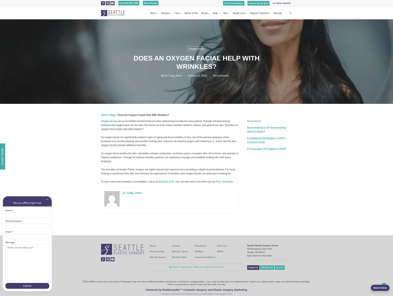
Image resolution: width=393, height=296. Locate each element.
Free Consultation (233, 3)
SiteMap (199, 251)
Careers (176, 246)
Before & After (191, 13)
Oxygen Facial (196, 48)
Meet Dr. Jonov (180, 251)
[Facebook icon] (103, 3)
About (153, 13)
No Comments (221, 75)
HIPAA (220, 251)
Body (215, 13)
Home (104, 115)
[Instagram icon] (107, 3)
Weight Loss (239, 13)
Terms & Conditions (205, 257)
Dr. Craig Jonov (173, 75)
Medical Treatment (259, 13)
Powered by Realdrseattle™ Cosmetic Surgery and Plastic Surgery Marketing (196, 289)
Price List (222, 246)
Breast (204, 13)
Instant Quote (2, 156)
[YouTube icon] (112, 3)
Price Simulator (224, 181)
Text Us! (279, 268)
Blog (112, 115)
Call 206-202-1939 (129, 3)
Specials (278, 13)
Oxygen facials (109, 121)
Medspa (165, 13)
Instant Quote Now (258, 3)
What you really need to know (208, 267)
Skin (225, 13)
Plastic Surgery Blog (182, 267)
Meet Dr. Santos (158, 257)
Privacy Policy (157, 251)
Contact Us (253, 268)
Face (176, 13)
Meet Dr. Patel (179, 257)
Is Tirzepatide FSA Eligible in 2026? (266, 149)
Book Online (150, 3)
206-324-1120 (166, 181)
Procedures (201, 246)
